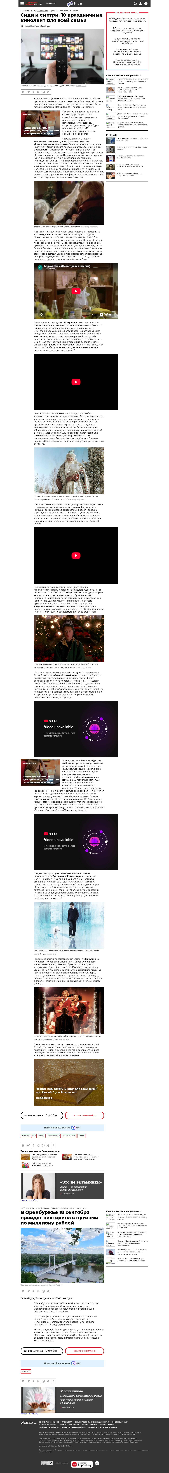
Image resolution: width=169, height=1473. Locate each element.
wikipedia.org (50, 954)
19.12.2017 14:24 (26, 11)
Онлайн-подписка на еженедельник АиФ (92, 1422)
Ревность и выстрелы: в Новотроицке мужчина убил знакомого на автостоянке (127, 62)
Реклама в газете (107, 1425)
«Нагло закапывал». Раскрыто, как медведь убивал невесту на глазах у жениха (132, 1217)
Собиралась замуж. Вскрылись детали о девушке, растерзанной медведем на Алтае (131, 98)
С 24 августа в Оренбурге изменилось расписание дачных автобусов (127, 41)
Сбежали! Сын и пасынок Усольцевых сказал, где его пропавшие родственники (133, 1243)
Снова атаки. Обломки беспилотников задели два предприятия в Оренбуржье (127, 51)
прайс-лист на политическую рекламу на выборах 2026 (62, 1427)
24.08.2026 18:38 (27, 1208)
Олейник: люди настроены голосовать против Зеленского (130, 165)
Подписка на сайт (119, 1422)
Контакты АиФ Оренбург (69, 1425)
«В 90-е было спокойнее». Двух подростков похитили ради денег (131, 1259)
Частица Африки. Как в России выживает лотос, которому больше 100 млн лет (132, 1226)
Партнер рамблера (62, 1463)
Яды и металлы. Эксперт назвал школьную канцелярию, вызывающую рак (131, 90)
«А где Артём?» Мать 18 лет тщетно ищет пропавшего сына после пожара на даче (132, 1234)
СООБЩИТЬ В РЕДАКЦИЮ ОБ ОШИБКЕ (102, 1427)
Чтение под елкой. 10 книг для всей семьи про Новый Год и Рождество (66, 1090)
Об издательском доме (49, 1422)
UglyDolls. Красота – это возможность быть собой (42, 1164)
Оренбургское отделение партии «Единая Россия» (42, 1285)
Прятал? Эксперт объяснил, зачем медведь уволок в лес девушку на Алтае (132, 107)
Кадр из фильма (91, 227)
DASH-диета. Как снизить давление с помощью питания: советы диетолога (127, 20)
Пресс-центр (67, 1422)
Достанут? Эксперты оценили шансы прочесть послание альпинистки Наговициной (133, 116)
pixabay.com (81, 86)
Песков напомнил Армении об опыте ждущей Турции (132, 139)
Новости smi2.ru (29, 1200)
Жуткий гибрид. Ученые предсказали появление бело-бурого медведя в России (133, 81)
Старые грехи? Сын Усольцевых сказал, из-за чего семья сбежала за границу (132, 125)
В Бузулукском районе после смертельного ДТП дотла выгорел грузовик (127, 30)
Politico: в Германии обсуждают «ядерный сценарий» (130, 174)
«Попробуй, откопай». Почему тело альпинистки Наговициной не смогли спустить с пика (132, 1252)
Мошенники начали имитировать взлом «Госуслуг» (130, 157)
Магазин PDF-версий (47, 1425)
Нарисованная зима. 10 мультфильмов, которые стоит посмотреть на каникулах (86, 1157)
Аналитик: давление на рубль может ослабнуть (132, 148)
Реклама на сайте (89, 1425)
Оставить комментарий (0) (84, 1115)
